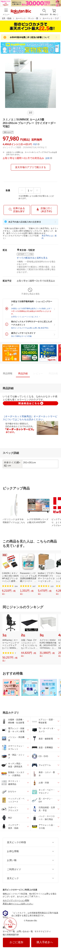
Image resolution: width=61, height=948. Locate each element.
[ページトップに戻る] (56, 937)
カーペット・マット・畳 (27, 18)
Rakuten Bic (21, 11)
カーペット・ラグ (51, 18)
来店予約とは (47, 236)
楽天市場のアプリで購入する (30, 167)
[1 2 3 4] (29, 190)
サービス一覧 (9, 931)
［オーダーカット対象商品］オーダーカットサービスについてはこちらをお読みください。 (30, 418)
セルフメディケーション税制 (16, 900)
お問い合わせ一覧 (25, 931)
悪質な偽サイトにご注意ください (18, 904)
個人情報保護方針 (11, 934)
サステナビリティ (43, 931)
